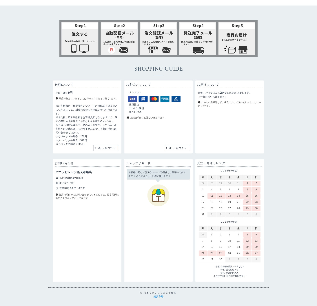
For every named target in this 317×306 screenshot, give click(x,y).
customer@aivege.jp (71, 177)
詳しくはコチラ (106, 148)
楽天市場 (158, 296)
